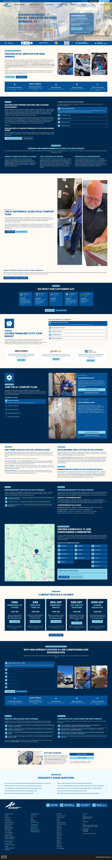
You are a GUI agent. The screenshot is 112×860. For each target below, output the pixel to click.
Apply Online (21, 360)
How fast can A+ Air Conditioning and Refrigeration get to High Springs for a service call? (30, 783)
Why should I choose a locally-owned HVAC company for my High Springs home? (82, 793)
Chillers (32, 819)
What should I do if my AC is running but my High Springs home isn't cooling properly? (82, 788)
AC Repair (75, 32)
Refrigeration (33, 820)
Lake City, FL (59, 835)
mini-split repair (98, 460)
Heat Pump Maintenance (11, 470)
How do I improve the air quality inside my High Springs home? (30, 790)
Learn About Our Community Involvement (16, 278)
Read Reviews (11, 43)
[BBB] (87, 1)
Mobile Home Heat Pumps (36, 830)
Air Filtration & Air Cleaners (10, 844)
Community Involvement (61, 822)
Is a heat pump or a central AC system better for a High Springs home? (30, 788)
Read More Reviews (61, 310)
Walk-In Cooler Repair (35, 822)
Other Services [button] (49, 4)
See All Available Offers (56, 635)
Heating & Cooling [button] (19, 4)
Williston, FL (59, 843)
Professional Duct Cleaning (65, 513)
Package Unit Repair (9, 835)
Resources (84, 4)
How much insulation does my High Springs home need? (82, 790)
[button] (19, 299)
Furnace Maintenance (9, 832)
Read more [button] (7, 125)
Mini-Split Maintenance (9, 827)
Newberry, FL (59, 838)
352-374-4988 (104, 1)
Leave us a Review (60, 817)
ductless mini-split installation (65, 454)
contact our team (17, 72)
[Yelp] (84, 1)
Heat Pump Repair (10, 465)
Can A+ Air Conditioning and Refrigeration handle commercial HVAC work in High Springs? (82, 785)
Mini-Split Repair (8, 825)
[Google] (82, 1)
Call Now (87, 28)
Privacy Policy (59, 846)
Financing (73, 4)
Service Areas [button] (104, 4)
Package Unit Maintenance (10, 837)
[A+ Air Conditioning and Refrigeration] (7, 4)
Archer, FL (59, 840)
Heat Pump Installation (11, 461)
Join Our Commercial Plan (92, 432)
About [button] (93, 4)
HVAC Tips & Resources (61, 824)
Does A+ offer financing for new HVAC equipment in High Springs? (82, 783)
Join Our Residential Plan (91, 389)
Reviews (58, 820)
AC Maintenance (8, 817)
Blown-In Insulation (34, 826)
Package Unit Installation (9, 838)
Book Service (93, 1)
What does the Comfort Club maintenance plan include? (30, 793)
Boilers (32, 817)
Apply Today (90, 360)
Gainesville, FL (59, 828)
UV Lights (6, 846)
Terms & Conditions (60, 848)
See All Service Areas (76, 577)
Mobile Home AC (34, 828)
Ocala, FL (58, 832)
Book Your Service (22, 231)
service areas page (28, 741)
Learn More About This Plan (91, 392)
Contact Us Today (82, 754)
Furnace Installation (8, 833)
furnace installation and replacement (82, 474)
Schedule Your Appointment (13, 138)
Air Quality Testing (8, 843)
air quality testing (63, 499)
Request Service (76, 28)
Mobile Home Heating (35, 831)
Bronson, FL (59, 837)
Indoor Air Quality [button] (35, 4)
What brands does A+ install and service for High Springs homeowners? (30, 785)
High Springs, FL (60, 833)
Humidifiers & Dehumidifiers (10, 848)
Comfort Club (62, 4)
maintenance (92, 160)
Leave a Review (50, 310)
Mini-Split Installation (8, 828)
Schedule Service (87, 32)
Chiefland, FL (59, 845)
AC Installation (7, 819)
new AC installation (24, 161)
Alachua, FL (59, 830)
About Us (58, 819)
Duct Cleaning (7, 849)
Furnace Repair (80, 32)
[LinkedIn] (94, 833)
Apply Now (56, 359)
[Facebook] (83, 1)
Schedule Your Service (61, 815)
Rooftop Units (33, 815)
